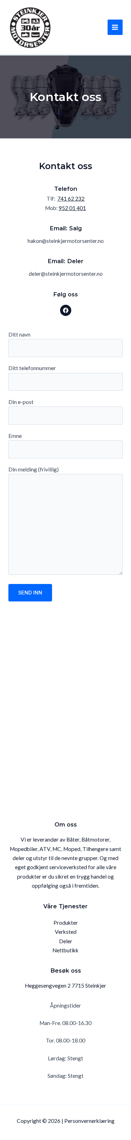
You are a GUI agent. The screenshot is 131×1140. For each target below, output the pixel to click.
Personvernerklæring (89, 1121)
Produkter (65, 922)
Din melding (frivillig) (33, 469)
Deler (65, 941)
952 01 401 (72, 208)
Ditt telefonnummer (32, 368)
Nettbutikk (65, 950)
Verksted (66, 932)
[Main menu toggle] (115, 27)
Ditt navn (19, 334)
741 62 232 (71, 198)
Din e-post (21, 402)
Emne (15, 436)
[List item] (65, 310)
